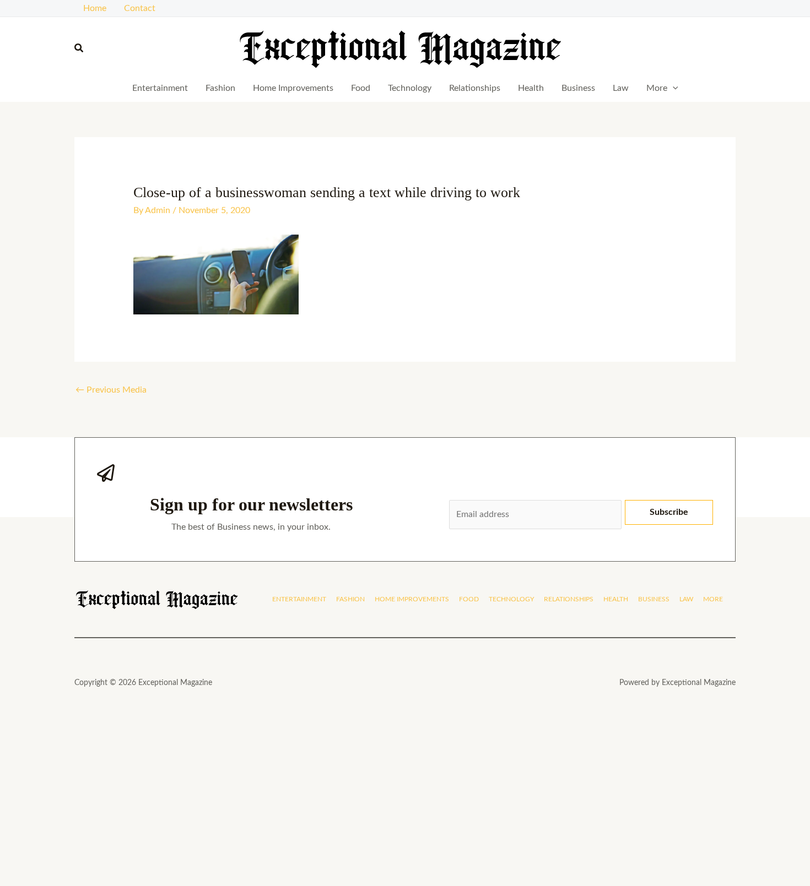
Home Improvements (293, 88)
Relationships (474, 88)
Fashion (220, 88)
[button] (79, 48)
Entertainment (160, 88)
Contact (139, 8)
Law (621, 88)
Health (531, 88)
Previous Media (111, 389)
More (656, 88)
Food (360, 88)
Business (578, 88)
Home (94, 8)
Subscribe (669, 512)
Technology (409, 88)
